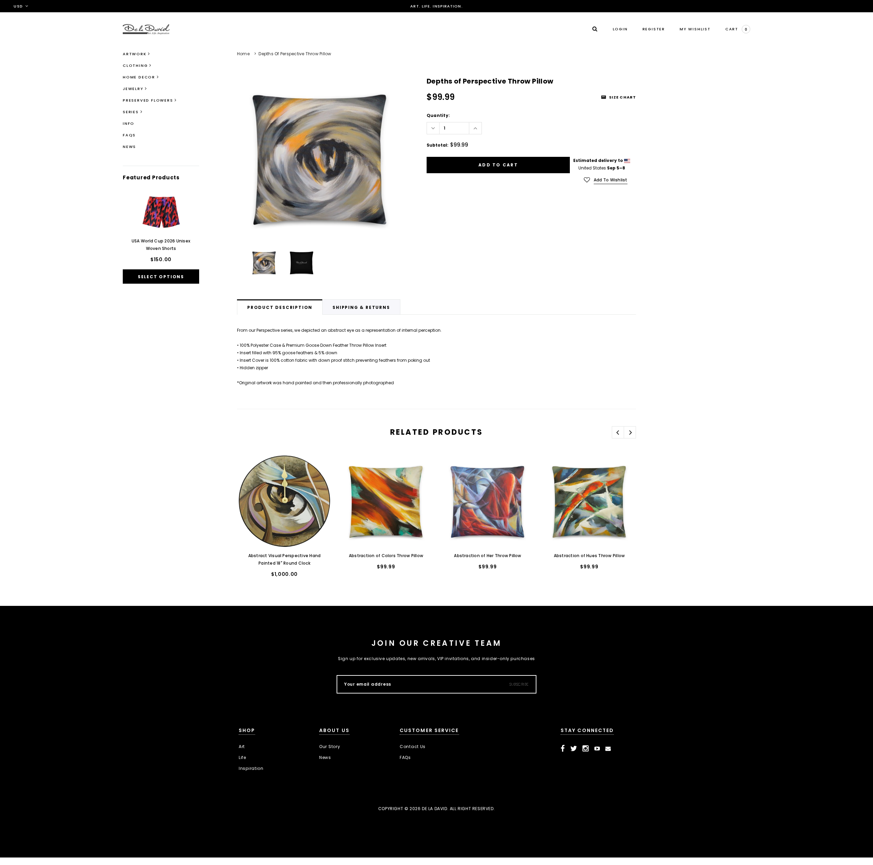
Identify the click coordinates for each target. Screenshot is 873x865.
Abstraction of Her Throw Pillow (487, 555)
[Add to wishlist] (249, 467)
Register (653, 29)
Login (620, 29)
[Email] (608, 748)
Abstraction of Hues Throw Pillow (589, 555)
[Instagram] (585, 748)
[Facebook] (563, 748)
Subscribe (519, 684)
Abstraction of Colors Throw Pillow (386, 555)
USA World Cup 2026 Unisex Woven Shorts (161, 244)
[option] (320, 158)
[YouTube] (597, 748)
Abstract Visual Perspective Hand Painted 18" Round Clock (284, 559)
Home (243, 54)
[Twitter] (573, 748)
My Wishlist (695, 29)
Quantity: (438, 115)
